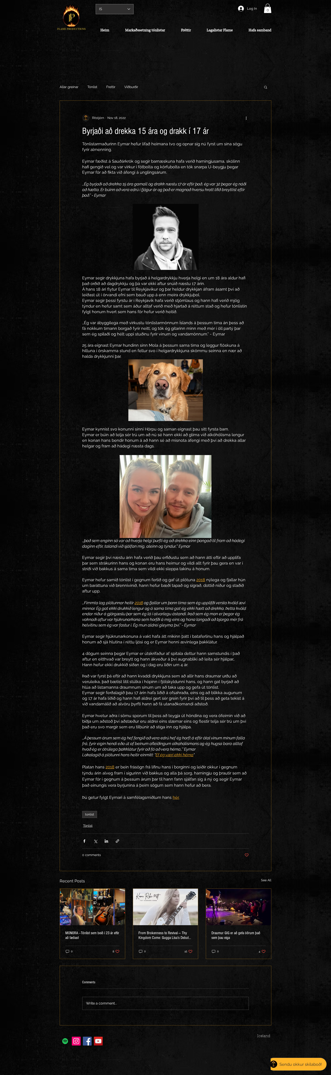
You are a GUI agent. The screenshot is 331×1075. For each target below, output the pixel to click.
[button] (268, 8)
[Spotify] (65, 1041)
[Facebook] (87, 1041)
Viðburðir (131, 87)
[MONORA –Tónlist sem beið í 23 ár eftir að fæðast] (92, 907)
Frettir (110, 87)
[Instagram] (76, 1041)
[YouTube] (98, 1041)
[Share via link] (117, 841)
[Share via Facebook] (84, 841)
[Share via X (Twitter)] (95, 841)
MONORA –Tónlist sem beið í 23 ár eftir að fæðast (92, 935)
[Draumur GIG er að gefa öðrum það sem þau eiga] (238, 907)
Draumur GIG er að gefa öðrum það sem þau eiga (235, 935)
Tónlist (92, 87)
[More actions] (246, 118)
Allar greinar (69, 87)
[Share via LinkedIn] (106, 841)
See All (266, 880)
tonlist (89, 814)
